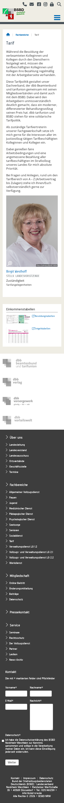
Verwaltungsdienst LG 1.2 (23, 546)
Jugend (13, 503)
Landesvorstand (18, 450)
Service (15, 625)
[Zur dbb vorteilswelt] (19, 420)
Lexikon (13, 654)
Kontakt (15, 778)
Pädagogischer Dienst (21, 514)
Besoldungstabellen (45, 316)
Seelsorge (14, 524)
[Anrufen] (23, 5)
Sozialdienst (16, 535)
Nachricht (36, 700)
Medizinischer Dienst (20, 508)
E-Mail (9, 700)
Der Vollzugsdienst (19, 643)
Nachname (36, 687)
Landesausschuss (19, 455)
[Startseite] (8, 34)
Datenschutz (16, 599)
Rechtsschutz (16, 638)
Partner (13, 648)
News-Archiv (16, 659)
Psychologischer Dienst (22, 519)
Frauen (13, 497)
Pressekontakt (20, 612)
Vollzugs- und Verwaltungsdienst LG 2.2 (31, 557)
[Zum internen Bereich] (50, 5)
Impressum (29, 778)
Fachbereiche (22, 34)
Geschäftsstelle (17, 466)
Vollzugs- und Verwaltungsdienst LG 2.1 (31, 552)
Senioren (14, 530)
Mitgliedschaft (19, 576)
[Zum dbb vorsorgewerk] (19, 401)
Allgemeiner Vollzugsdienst (24, 492)
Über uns (16, 437)
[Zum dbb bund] (19, 363)
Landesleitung (17, 444)
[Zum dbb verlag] (19, 382)
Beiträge (14, 594)
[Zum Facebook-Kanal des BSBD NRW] (37, 5)
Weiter (12, 762)
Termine (13, 472)
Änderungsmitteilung (21, 588)
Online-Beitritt (17, 583)
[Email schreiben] (30, 5)
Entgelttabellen (42, 328)
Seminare (14, 632)
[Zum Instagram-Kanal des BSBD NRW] (44, 5)
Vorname (11, 687)
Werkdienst (15, 563)
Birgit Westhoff (16, 271)
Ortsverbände (16, 461)
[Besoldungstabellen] (18, 319)
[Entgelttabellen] (18, 335)
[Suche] (57, 5)
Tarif (11, 541)
